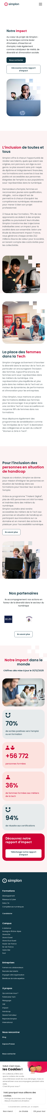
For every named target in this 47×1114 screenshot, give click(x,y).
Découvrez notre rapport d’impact (23, 69)
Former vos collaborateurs (12, 967)
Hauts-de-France (9, 944)
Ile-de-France (7, 947)
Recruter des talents (10, 971)
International (7, 1022)
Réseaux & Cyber (9, 899)
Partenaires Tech (9, 997)
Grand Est (6, 934)
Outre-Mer (6, 950)
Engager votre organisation (13, 975)
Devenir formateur (9, 1015)
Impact (5, 1008)
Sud (4, 953)
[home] (11, 4)
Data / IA (5, 903)
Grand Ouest (7, 937)
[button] (40, 4)
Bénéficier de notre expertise (13, 978)
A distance (6, 928)
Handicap (6, 1011)
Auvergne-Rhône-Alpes (11, 931)
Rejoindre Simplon (9, 1019)
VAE (3, 1004)
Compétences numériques (13, 907)
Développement (8, 896)
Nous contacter (16, 60)
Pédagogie (6, 1000)
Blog (4, 1037)
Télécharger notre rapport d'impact (23, 853)
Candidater (7, 913)
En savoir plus (11, 532)
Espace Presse (8, 1044)
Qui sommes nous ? (10, 993)
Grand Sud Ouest (9, 941)
